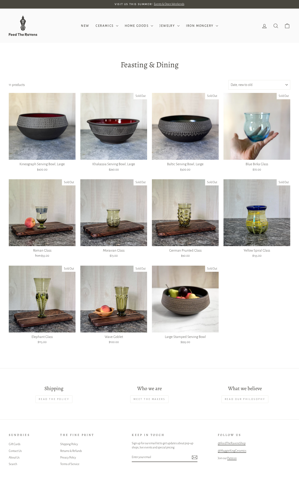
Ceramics (105, 25)
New (85, 25)
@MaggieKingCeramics (232, 450)
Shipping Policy (69, 444)
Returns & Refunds (71, 451)
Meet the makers (149, 399)
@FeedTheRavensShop (232, 443)
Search (13, 464)
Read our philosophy (245, 399)
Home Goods (137, 25)
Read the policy (54, 399)
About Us (14, 457)
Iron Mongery (200, 25)
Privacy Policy (68, 457)
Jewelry (168, 25)
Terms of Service (69, 464)
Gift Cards (14, 444)
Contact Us (15, 451)
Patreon (232, 458)
